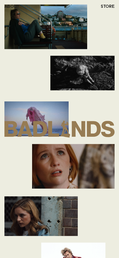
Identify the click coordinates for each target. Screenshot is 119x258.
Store (108, 7)
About (11, 7)
